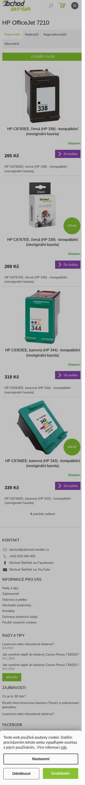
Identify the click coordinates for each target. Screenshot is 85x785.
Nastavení (40, 759)
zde (64, 747)
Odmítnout (21, 774)
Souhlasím (60, 773)
